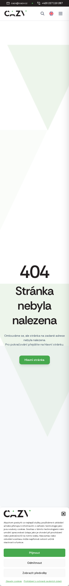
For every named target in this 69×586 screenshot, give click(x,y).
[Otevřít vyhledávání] (42, 13)
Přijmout (34, 553)
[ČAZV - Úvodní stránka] (15, 13)
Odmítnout (34, 563)
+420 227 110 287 (50, 3)
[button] (63, 514)
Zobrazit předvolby (34, 573)
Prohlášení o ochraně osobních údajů (43, 581)
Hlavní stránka (34, 360)
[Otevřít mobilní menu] (60, 14)
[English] (51, 13)
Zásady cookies (14, 581)
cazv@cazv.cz (17, 3)
